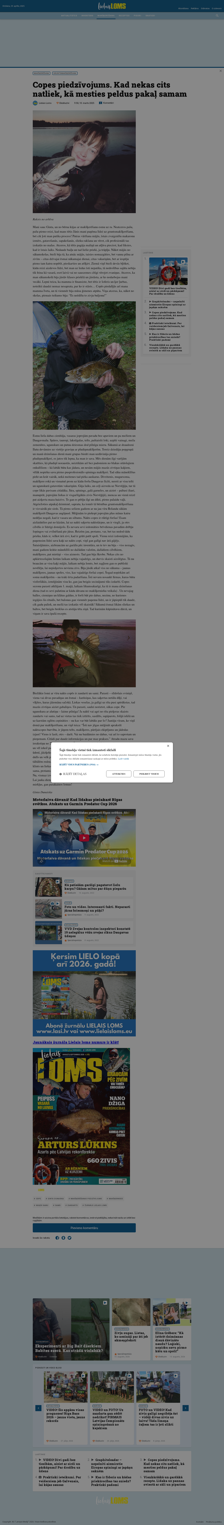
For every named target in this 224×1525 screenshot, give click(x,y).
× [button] (168, 746)
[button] (112, 764)
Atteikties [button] (118, 773)
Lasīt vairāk (123, 758)
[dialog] (112, 762)
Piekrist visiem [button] (149, 773)
